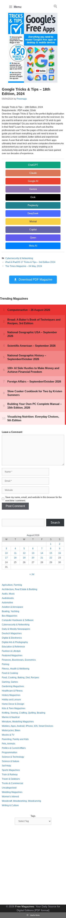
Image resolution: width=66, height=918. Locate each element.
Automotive (7, 602)
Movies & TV (8, 735)
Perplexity (33, 205)
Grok (33, 197)
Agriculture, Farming (12, 585)
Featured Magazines (12, 655)
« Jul (32, 574)
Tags (33, 816)
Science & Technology (13, 757)
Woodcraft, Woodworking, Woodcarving (21, 801)
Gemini (33, 189)
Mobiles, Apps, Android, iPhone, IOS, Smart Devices (27, 726)
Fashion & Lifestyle (11, 651)
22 (51, 557)
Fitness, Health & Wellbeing (15, 668)
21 (42, 557)
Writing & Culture (10, 805)
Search (55, 522)
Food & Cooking (10, 673)
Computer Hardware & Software (18, 620)
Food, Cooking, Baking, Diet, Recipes (20, 677)
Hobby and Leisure (11, 699)
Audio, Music (8, 593)
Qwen (33, 237)
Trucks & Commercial (12, 783)
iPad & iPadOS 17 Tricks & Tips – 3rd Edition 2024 (30, 262)
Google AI (33, 181)
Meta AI (33, 245)
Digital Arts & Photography (15, 642)
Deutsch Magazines (12, 633)
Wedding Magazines (12, 792)
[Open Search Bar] (55, 6)
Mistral (33, 221)
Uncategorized (9, 787)
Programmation (9, 752)
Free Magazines (24, 906)
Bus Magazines (9, 616)
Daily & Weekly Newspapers (16, 629)
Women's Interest (10, 796)
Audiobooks (8, 598)
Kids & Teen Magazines (13, 708)
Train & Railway (10, 774)
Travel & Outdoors (11, 779)
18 (15, 557)
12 (24, 553)
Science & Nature (10, 761)
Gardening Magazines (13, 686)
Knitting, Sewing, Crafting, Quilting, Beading (23, 713)
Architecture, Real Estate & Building (19, 589)
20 (33, 557)
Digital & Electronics (12, 638)
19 (24, 557)
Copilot (33, 229)
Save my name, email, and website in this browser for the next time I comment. (33, 499)
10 (6, 553)
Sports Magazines (11, 770)
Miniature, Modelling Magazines (18, 721)
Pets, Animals (8, 743)
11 (15, 553)
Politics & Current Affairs (14, 748)
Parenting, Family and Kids (15, 739)
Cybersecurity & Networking (19, 258)
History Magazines (11, 695)
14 (42, 553)
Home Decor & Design (13, 704)
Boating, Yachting (10, 611)
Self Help (6, 765)
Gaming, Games (10, 682)
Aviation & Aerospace (12, 607)
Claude (33, 173)
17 (6, 557)
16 (59, 553)
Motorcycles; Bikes (11, 730)
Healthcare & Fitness (12, 690)
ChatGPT (33, 165)
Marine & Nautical (11, 717)
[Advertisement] (33, 865)
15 (51, 553)
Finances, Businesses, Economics (19, 660)
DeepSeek (32, 213)
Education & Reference (13, 646)
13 (33, 553)
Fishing (5, 664)
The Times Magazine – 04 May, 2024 (23, 266)
